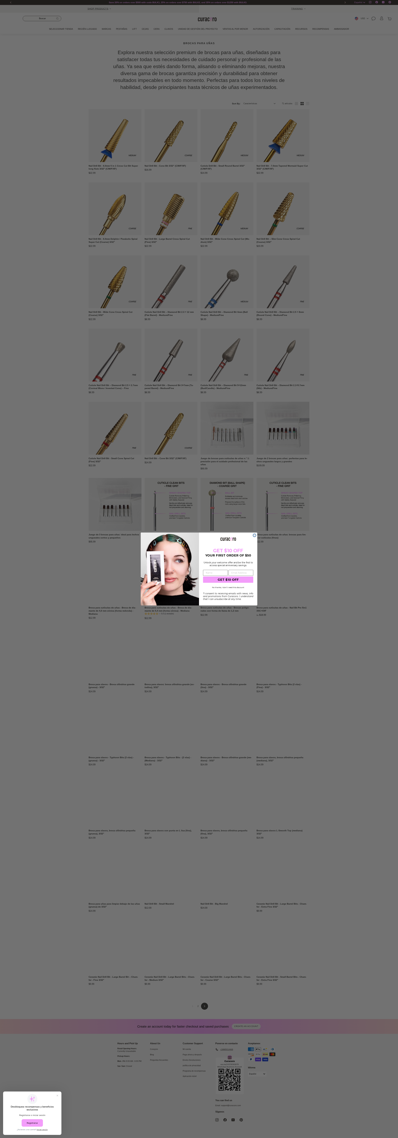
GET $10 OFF (228, 580)
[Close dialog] (254, 535)
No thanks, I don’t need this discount (228, 587)
